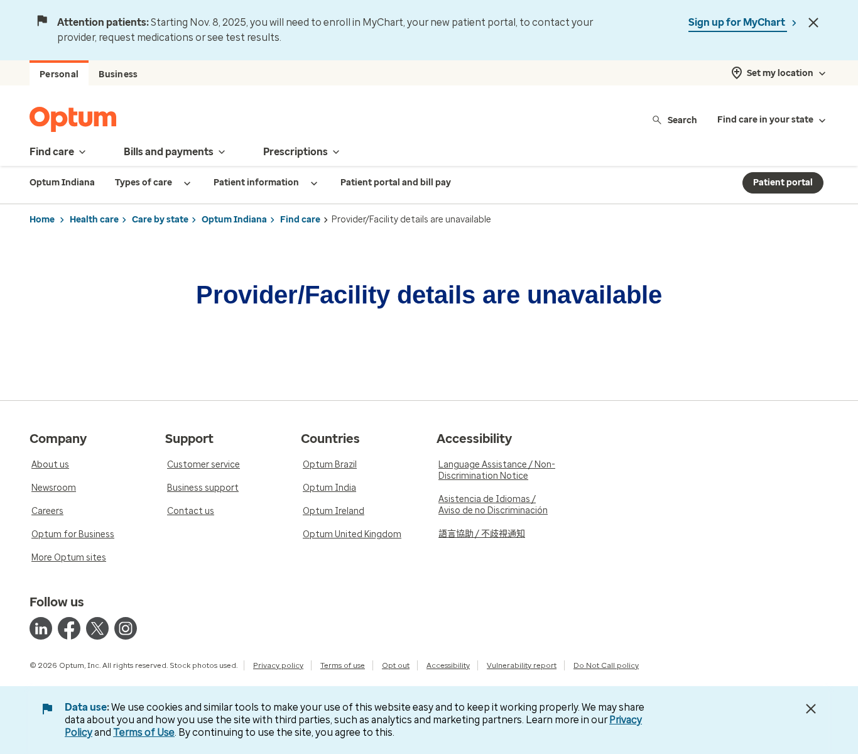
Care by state (160, 219)
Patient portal (783, 182)
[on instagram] (125, 628)
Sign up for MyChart (737, 22)
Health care (94, 219)
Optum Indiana (234, 219)
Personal (59, 74)
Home (42, 219)
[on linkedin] (41, 628)
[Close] (813, 22)
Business (118, 74)
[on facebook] (69, 628)
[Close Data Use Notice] (810, 708)
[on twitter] (97, 628)
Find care (300, 219)
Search (682, 120)
